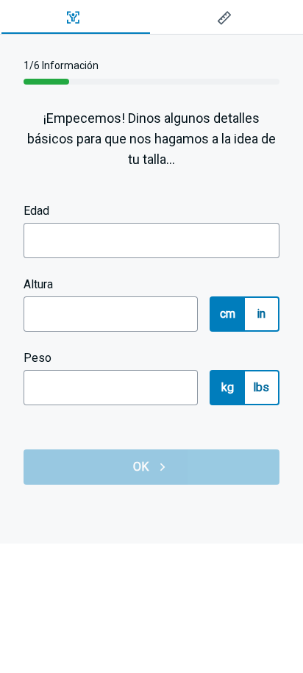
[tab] (75, 17)
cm (228, 314)
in (261, 314)
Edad (36, 211)
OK (141, 467)
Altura (38, 284)
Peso (37, 358)
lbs (261, 387)
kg (228, 387)
